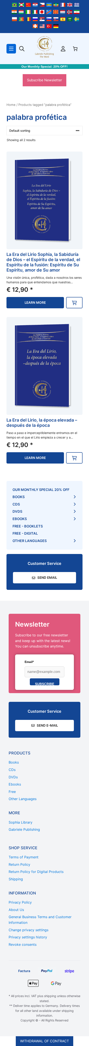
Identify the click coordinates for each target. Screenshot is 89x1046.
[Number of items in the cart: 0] (75, 48)
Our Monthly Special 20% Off (41, 489)
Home (11, 105)
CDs (16, 504)
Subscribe (44, 683)
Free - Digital (25, 533)
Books (19, 497)
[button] (74, 302)
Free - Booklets (28, 526)
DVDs (17, 511)
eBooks (20, 519)
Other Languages (30, 541)
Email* (29, 662)
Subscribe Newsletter (44, 80)
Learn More (35, 302)
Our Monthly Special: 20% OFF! (44, 66)
